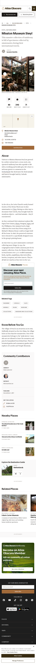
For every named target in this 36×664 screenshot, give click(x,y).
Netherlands (6, 172)
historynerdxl (7, 370)
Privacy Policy (11, 292)
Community (6, 636)
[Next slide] (31, 74)
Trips (4, 630)
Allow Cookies (18, 655)
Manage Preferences (18, 660)
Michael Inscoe (8, 383)
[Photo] (30, 425)
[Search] (30, 8)
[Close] (34, 646)
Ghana (17, 224)
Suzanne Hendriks (12, 52)
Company (5, 642)
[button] (9, 99)
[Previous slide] (5, 74)
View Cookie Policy (12, 652)
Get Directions (18, 147)
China (14, 209)
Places (4, 619)
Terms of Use (19, 292)
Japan (29, 224)
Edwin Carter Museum (10, 515)
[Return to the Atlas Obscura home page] (12, 8)
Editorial (5, 625)
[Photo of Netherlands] (7, 470)
